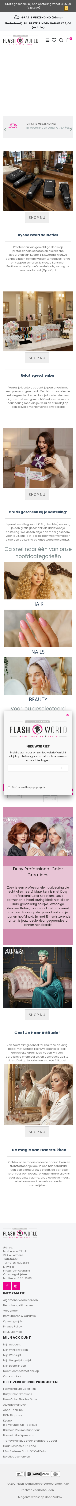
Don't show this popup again (29, 787)
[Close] (67, 715)
